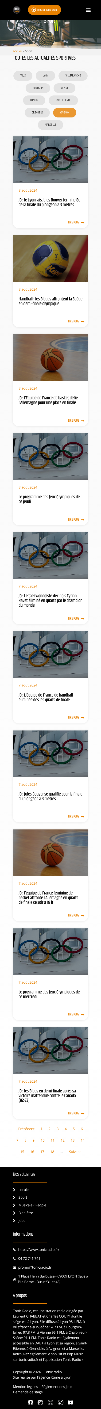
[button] (88, 10)
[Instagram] (40, 1402)
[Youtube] (70, 1402)
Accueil (17, 51)
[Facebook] (30, 1402)
